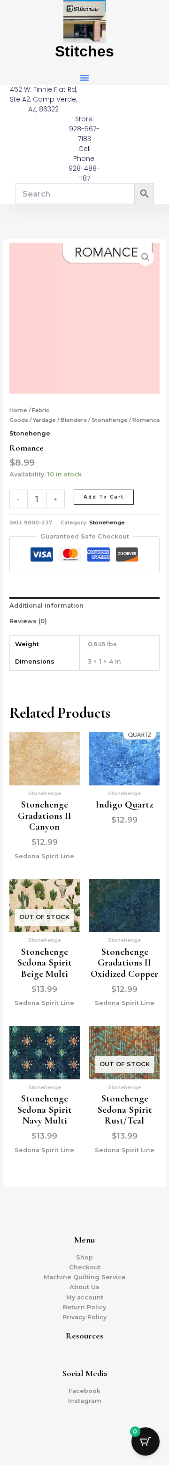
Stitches (84, 51)
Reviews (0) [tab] (28, 621)
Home (18, 410)
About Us (84, 1287)
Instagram (84, 1400)
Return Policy (84, 1307)
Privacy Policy (84, 1317)
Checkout (84, 1267)
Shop (84, 1257)
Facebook (84, 1390)
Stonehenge (110, 420)
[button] (84, 78)
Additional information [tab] (46, 605)
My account (84, 1297)
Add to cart (104, 497)
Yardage (44, 420)
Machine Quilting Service (85, 1277)
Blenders (74, 420)
